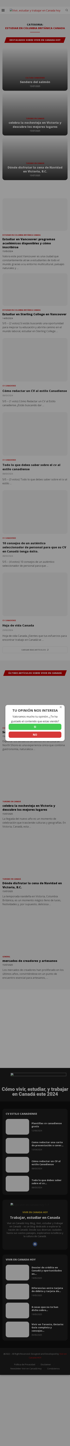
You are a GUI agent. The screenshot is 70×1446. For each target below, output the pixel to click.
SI (35, 727)
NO (35, 734)
